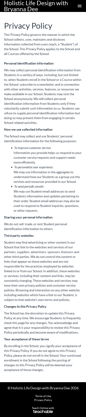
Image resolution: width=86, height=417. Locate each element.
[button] (79, 6)
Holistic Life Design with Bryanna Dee (36, 6)
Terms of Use (43, 396)
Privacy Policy (43, 400)
